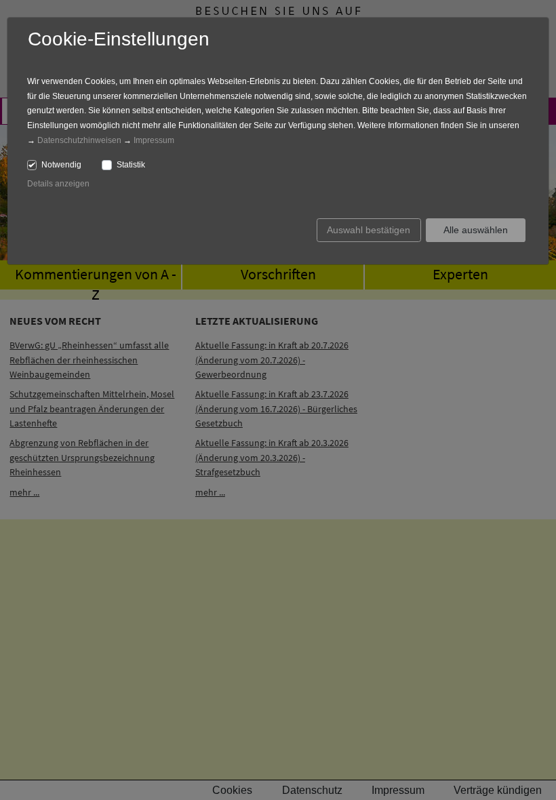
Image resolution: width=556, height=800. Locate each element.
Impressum (154, 140)
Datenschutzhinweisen (79, 140)
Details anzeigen (58, 184)
